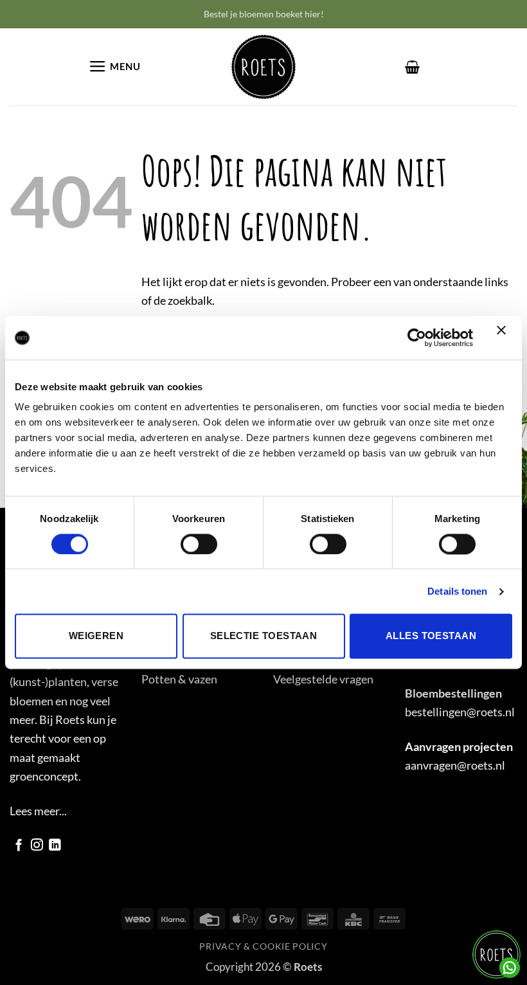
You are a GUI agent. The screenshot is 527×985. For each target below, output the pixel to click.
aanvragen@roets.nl (455, 765)
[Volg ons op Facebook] (19, 846)
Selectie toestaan (263, 636)
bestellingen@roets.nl (460, 712)
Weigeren (96, 636)
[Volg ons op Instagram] (37, 846)
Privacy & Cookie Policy (263, 946)
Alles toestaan (431, 636)
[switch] (199, 544)
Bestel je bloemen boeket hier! (264, 13)
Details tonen (457, 591)
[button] (115, 67)
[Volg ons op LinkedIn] (55, 846)
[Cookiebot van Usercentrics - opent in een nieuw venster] (417, 337)
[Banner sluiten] (504, 337)
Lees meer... (38, 811)
